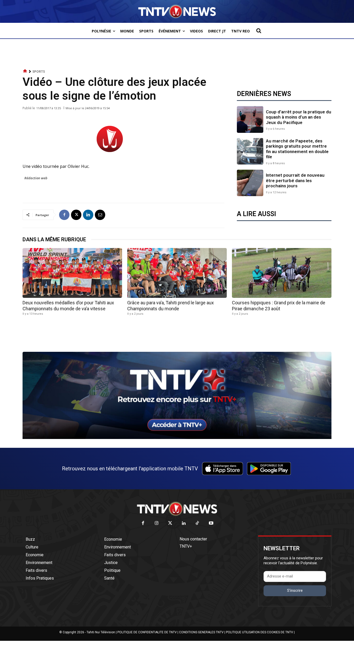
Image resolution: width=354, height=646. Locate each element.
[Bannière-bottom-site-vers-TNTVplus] (177, 437)
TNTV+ (186, 546)
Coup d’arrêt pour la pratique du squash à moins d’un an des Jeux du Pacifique (298, 117)
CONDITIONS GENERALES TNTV (201, 632)
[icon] (25, 71)
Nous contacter (193, 539)
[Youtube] (211, 523)
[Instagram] (156, 523)
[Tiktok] (197, 523)
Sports (38, 71)
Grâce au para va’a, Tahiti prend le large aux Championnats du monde (170, 305)
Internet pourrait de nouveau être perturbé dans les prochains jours (295, 180)
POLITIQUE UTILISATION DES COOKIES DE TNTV (259, 632)
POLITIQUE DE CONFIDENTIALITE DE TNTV (147, 632)
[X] (76, 215)
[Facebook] (64, 215)
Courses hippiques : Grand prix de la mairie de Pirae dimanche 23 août (278, 305)
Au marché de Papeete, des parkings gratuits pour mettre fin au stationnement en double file (297, 148)
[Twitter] (170, 523)
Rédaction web (35, 178)
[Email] (100, 215)
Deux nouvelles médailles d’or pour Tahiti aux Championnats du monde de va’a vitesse (68, 305)
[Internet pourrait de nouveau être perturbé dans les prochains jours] (250, 183)
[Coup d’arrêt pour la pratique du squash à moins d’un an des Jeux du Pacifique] (250, 119)
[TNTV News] (177, 509)
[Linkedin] (88, 215)
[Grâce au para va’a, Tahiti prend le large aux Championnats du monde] (177, 273)
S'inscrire (295, 590)
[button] (258, 30)
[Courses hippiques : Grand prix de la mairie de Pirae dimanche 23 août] (281, 273)
